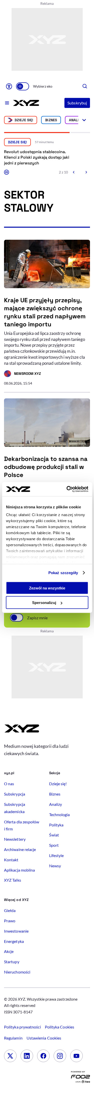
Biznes (51, 120)
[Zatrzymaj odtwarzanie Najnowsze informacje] (6, 172)
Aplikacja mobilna (19, 870)
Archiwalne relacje (20, 849)
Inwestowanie (16, 931)
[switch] (22, 86)
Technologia (59, 814)
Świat (54, 834)
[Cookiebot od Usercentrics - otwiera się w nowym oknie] (67, 489)
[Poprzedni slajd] (74, 172)
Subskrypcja (14, 794)
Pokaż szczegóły (63, 573)
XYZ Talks (12, 880)
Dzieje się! (24, 120)
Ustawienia (44, 1038)
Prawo (9, 920)
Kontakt (11, 859)
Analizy (76, 120)
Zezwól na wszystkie (47, 588)
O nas (9, 783)
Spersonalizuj (44, 602)
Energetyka (14, 941)
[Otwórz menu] (7, 103)
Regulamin (13, 1038)
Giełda (10, 910)
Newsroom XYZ (22, 374)
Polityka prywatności (22, 1026)
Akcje (9, 951)
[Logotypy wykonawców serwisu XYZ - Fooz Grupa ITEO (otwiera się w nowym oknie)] (80, 1078)
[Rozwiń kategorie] (84, 120)
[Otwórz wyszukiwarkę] (85, 86)
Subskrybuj (77, 102)
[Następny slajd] (86, 172)
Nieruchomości (17, 971)
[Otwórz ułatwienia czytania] (9, 86)
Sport (54, 845)
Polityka (56, 824)
